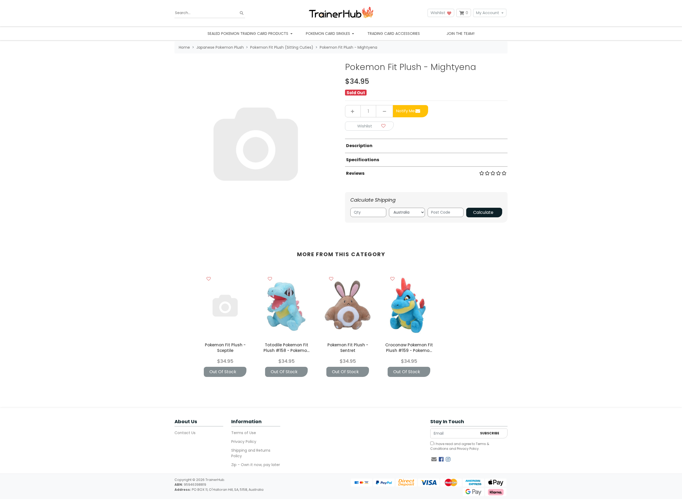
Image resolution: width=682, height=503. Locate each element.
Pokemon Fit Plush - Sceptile (225, 347)
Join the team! (460, 33)
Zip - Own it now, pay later (255, 464)
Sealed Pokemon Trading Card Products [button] (248, 33)
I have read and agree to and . (459, 446)
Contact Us (185, 432)
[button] (369, 126)
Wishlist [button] (438, 12)
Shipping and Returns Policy (250, 453)
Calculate (483, 212)
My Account (487, 12)
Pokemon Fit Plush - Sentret (347, 347)
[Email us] (434, 459)
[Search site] (241, 13)
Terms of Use (243, 432)
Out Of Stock (222, 372)
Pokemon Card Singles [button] (328, 33)
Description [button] (359, 146)
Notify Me (405, 111)
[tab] (426, 145)
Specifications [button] (362, 160)
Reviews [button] (355, 173)
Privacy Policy (243, 441)
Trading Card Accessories (393, 33)
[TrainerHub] (341, 13)
